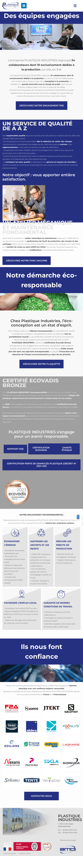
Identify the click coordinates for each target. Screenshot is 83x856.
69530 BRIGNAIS (64, 826)
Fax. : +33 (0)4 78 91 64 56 (67, 833)
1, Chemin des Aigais (65, 824)
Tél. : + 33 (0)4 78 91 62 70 (67, 830)
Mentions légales (9, 853)
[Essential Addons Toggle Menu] (75, 6)
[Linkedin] (24, 5)
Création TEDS (24, 853)
